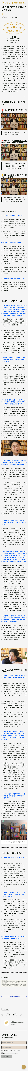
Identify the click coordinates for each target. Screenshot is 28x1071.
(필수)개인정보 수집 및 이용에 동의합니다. (11, 1050)
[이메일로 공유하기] (16, 1014)
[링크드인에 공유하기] (9, 1014)
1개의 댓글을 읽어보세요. (14, 996)
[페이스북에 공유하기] (6, 1014)
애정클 (12, 1021)
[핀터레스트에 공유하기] (13, 1014)
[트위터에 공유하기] (2, 1014)
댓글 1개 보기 (15, 17)
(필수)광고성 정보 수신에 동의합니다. (10, 1053)
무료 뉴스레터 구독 (6, 1056)
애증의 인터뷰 (5, 1009)
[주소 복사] (20, 1014)
